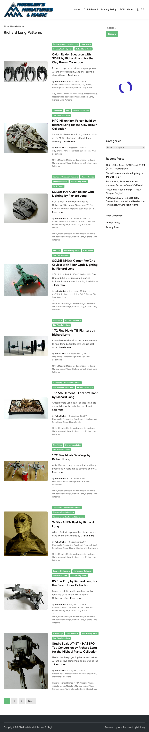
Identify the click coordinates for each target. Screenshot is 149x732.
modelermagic (90, 94)
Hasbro (55, 683)
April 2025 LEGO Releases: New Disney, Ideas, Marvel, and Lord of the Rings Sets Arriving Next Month (125, 201)
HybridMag (139, 727)
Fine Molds (57, 320)
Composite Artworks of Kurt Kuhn (66, 383)
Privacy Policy (108, 9)
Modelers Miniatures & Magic (38, 727)
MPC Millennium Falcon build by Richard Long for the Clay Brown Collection (74, 124)
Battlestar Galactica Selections (65, 44)
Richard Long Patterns (62, 100)
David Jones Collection (82, 571)
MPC (68, 111)
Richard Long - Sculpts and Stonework (68, 517)
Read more (73, 75)
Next (30, 701)
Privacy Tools (112, 227)
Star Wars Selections (61, 115)
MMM (66, 94)
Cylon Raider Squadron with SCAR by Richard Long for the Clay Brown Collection (73, 58)
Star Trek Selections (61, 255)
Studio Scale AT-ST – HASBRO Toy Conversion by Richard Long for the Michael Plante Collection (74, 647)
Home (77, 9)
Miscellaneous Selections (63, 387)
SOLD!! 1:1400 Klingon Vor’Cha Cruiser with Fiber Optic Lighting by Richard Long (75, 264)
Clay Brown (86, 44)
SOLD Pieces (127, 9)
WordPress (123, 727)
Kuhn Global (60, 81)
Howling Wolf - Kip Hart (62, 49)
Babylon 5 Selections (61, 571)
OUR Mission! (91, 9)
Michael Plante (72, 633)
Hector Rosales (87, 177)
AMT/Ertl (56, 251)
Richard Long (87, 97)
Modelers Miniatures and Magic (66, 97)
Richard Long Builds (83, 49)
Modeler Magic (76, 94)
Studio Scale (91, 689)
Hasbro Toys (58, 633)
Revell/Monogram (60, 182)
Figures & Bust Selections (63, 512)
